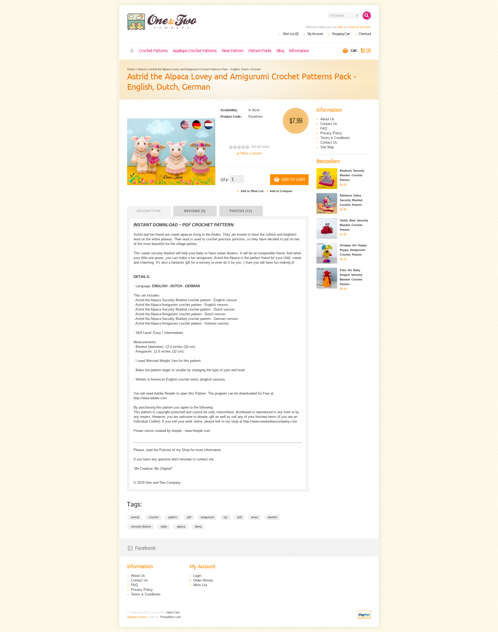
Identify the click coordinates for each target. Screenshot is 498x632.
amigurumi (207, 517)
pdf (189, 517)
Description (149, 211)
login (340, 27)
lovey (254, 517)
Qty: (224, 179)
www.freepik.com (197, 431)
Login (197, 576)
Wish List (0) (290, 34)
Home (131, 51)
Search (142, 69)
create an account (358, 27)
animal (135, 517)
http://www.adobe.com (150, 398)
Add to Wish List (252, 191)
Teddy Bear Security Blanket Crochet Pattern (354, 225)
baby (164, 526)
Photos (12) (241, 211)
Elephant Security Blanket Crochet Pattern (352, 175)
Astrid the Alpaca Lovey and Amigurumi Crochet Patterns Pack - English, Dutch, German (205, 69)
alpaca (181, 526)
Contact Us (328, 124)
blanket (272, 517)
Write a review (251, 153)
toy (225, 517)
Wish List (200, 585)
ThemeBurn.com (170, 617)
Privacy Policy (331, 133)
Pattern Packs (259, 50)
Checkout (365, 34)
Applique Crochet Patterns (195, 50)
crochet (153, 517)
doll (239, 517)
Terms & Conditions (335, 138)
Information (299, 50)
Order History (203, 580)
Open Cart (172, 612)
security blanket (141, 526)
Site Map (327, 147)
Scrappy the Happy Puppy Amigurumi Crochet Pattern (353, 250)
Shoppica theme (137, 617)
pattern (172, 517)
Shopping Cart (341, 34)
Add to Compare (281, 191)
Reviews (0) (195, 211)
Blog (280, 50)
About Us (327, 119)
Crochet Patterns (153, 50)
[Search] (367, 15)
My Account (315, 34)
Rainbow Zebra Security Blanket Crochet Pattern (351, 200)
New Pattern (232, 50)
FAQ (323, 128)
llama (198, 526)
